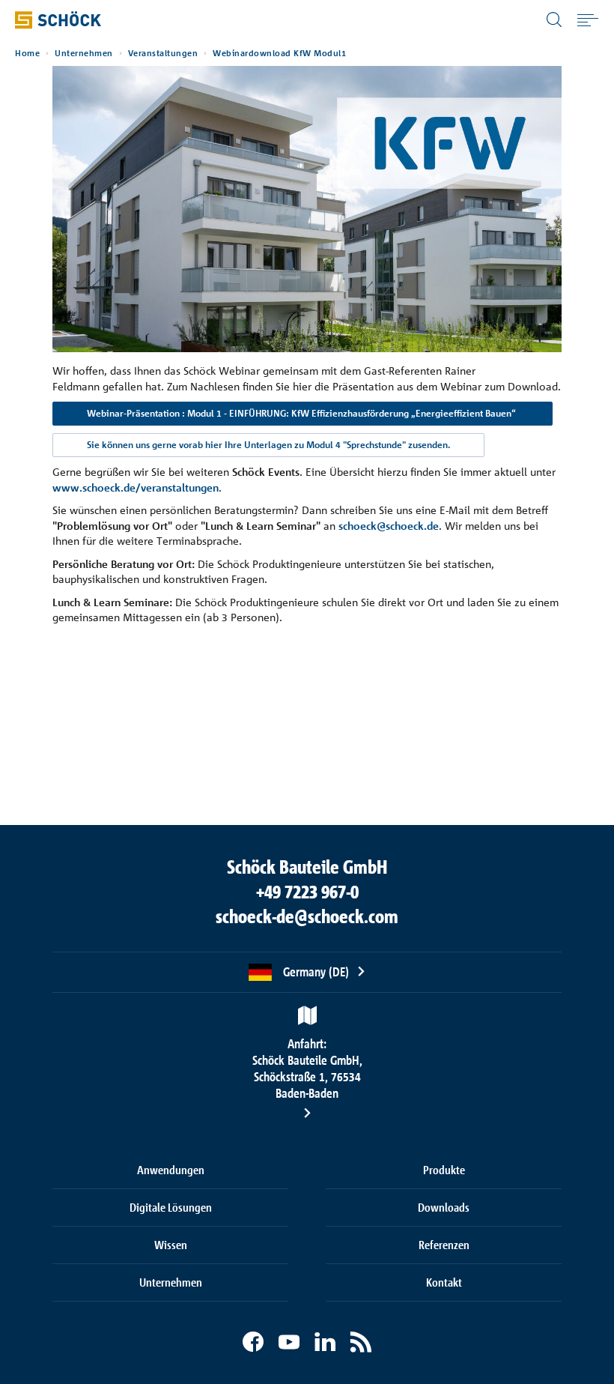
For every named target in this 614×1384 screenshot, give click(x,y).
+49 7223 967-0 (307, 891)
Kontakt (444, 1282)
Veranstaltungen (163, 53)
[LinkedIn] (324, 1342)
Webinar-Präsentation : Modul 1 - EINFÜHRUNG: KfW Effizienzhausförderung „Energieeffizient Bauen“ (302, 413)
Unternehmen (84, 53)
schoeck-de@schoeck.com (307, 916)
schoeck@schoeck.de (388, 525)
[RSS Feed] (360, 1342)
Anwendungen (170, 1169)
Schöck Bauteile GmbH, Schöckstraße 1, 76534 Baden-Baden (307, 1068)
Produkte (444, 1169)
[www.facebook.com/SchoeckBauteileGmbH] (253, 1342)
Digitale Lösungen (171, 1207)
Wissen (170, 1244)
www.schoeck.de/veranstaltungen (135, 487)
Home (27, 53)
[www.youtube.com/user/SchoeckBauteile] (289, 1342)
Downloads (443, 1207)
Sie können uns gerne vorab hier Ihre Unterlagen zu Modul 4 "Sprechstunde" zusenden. (268, 444)
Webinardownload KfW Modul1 (279, 53)
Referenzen (444, 1244)
